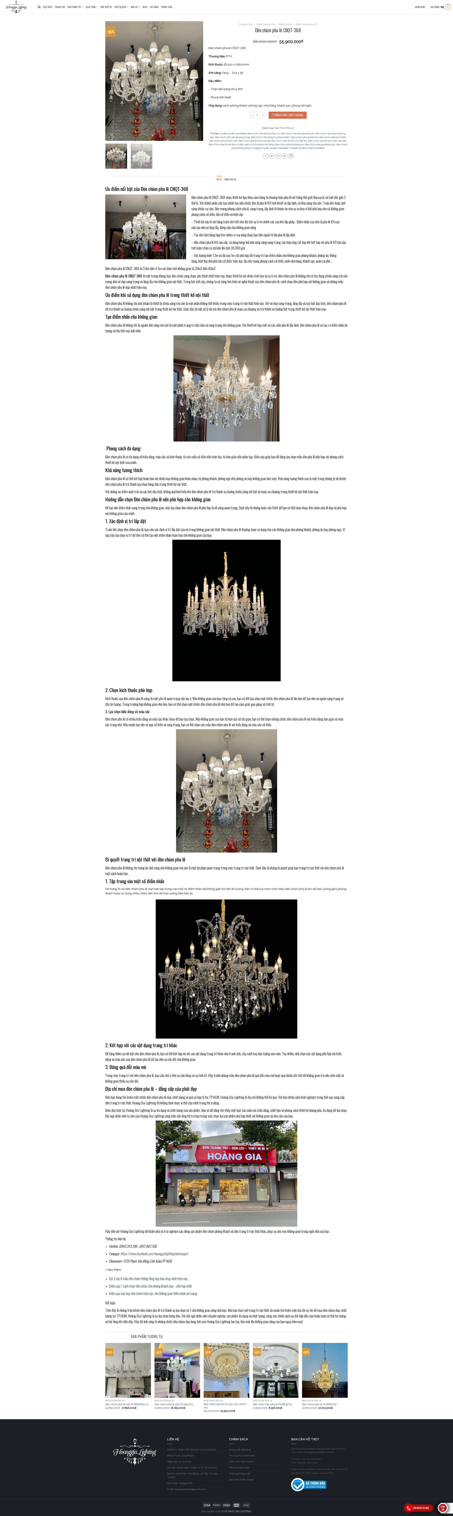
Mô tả (219, 179)
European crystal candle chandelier (269, 148)
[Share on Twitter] (272, 156)
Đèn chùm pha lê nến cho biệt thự (289, 140)
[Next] (197, 81)
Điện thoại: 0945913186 (180, 1483)
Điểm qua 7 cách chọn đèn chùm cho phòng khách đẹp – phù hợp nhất (150, 1286)
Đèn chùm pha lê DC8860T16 (319, 1404)
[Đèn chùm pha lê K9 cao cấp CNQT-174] (226, 1370)
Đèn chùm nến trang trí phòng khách (270, 137)
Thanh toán (166, 7)
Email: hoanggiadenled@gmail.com (186, 1489)
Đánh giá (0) (230, 179)
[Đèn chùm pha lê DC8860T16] (325, 1370)
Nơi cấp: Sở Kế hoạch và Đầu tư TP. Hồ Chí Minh (192, 1467)
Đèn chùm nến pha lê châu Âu (263, 133)
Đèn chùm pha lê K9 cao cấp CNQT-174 (225, 1406)
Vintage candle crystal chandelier (307, 148)
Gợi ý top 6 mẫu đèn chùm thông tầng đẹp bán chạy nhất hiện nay (148, 1278)
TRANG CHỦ (60, 7)
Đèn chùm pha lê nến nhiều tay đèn (327, 140)
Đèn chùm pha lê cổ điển (332, 137)
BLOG (145, 7)
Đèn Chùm (285, 24)
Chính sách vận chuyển (241, 1461)
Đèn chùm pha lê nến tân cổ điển (226, 144)
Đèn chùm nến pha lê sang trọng (232, 137)
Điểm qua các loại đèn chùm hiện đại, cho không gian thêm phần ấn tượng (153, 1293)
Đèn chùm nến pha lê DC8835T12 (272, 1404)
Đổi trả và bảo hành (239, 1467)
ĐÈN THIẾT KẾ (106, 7)
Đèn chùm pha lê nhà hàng (259, 144)
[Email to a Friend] (278, 156)
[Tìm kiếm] (39, 7)
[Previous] (111, 81)
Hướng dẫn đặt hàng (240, 1449)
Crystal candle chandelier (233, 133)
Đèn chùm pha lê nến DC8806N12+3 (126, 1404)
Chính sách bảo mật (239, 1473)
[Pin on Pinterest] (285, 156)
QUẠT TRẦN (91, 7)
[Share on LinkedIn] (291, 156)
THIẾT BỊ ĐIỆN (120, 7)
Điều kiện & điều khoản (241, 1479)
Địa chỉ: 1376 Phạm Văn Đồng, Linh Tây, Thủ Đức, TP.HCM (193, 1475)
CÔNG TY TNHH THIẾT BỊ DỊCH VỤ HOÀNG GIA (191, 1449)
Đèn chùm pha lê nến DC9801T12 (173, 1404)
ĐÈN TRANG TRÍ (74, 7)
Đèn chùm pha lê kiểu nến (223, 140)
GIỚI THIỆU (47, 7)
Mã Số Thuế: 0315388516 (180, 1455)
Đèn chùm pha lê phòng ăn (289, 144)
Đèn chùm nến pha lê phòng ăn (297, 133)
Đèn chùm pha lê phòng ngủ (320, 144)
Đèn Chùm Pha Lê (306, 24)
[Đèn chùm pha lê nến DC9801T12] (177, 1370)
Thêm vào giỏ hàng (287, 115)
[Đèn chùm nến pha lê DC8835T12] (276, 1370)
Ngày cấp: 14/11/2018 (179, 1461)
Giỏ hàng (154, 7)
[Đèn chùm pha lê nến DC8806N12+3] (128, 1370)
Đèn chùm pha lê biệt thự (304, 137)
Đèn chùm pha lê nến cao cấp (254, 140)
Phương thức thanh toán (242, 1455)
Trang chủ (246, 24)
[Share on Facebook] (265, 156)
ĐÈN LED (134, 7)
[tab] (219, 179)
